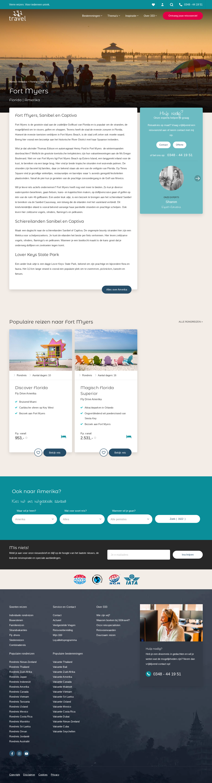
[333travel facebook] (12, 753)
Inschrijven (188, 554)
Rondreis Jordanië (19, 736)
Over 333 (149, 15)
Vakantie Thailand (62, 661)
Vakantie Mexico (62, 706)
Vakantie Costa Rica (64, 711)
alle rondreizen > (191, 322)
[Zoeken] (171, 4)
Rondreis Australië (19, 741)
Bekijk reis (55, 452)
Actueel (57, 620)
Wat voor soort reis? (75, 510)
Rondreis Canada (18, 691)
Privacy (55, 774)
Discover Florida (31, 387)
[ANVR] (80, 579)
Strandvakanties (18, 630)
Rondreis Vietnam (19, 696)
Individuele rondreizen (21, 615)
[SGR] (115, 579)
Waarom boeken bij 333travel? (113, 620)
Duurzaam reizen (105, 635)
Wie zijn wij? (103, 615)
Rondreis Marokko (19, 721)
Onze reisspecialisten (108, 625)
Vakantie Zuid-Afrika (64, 671)
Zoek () (178, 518)
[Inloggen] (162, 4)
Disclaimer (29, 774)
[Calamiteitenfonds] (97, 579)
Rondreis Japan (18, 676)
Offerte (179, 145)
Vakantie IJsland (62, 701)
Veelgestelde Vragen (64, 625)
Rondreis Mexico (18, 711)
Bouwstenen (16, 620)
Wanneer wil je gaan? (123, 510)
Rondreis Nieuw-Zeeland (22, 661)
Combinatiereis (17, 645)
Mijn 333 (57, 635)
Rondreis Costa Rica (20, 716)
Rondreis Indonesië (20, 681)
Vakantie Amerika (62, 676)
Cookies (43, 774)
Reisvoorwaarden (106, 630)
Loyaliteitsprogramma (65, 640)
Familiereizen (16, 625)
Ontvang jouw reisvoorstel (182, 15)
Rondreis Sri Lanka (19, 726)
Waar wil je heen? (26, 510)
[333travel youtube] (26, 753)
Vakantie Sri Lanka (63, 696)
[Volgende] (197, 178)
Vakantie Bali (60, 666)
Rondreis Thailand (19, 666)
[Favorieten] (153, 4)
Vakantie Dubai (61, 716)
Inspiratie (130, 15)
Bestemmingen (91, 15)
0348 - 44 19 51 (180, 155)
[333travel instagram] (19, 753)
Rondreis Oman (18, 731)
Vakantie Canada (62, 681)
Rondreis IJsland (18, 706)
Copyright (14, 774)
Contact (163, 145)
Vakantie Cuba (61, 726)
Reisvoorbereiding (63, 630)
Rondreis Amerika (19, 686)
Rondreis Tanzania (19, 701)
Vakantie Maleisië (62, 686)
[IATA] (132, 579)
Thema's (112, 15)
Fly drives (14, 635)
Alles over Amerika (116, 289)
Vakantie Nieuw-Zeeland (66, 721)
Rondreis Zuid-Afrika (20, 671)
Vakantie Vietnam (62, 691)
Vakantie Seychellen (64, 731)
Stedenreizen (16, 640)
